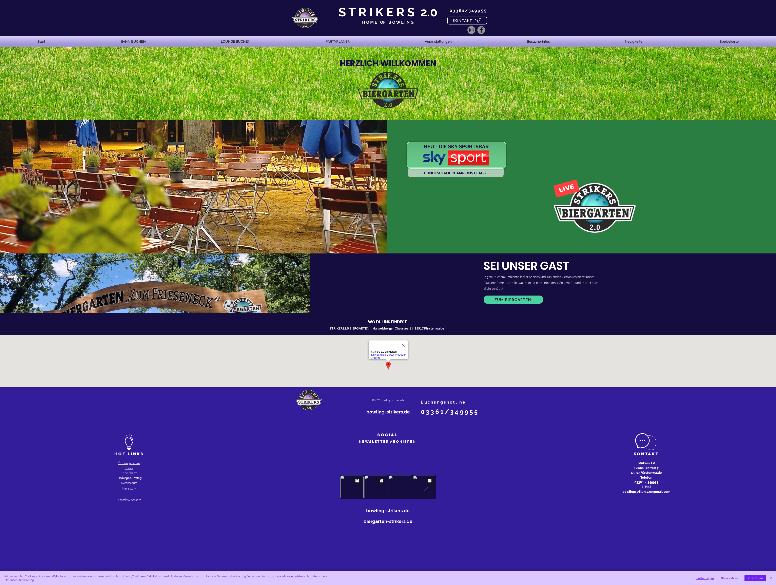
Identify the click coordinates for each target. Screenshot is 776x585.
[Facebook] (481, 30)
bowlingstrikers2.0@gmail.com (646, 492)
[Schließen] (771, 578)
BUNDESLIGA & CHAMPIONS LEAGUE (456, 173)
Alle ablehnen (729, 578)
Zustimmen (755, 578)
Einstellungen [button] (705, 578)
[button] (133, 41)
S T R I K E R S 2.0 (388, 12)
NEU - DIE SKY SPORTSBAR (456, 146)
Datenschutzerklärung (19, 580)
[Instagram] (471, 30)
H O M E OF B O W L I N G (388, 22)
